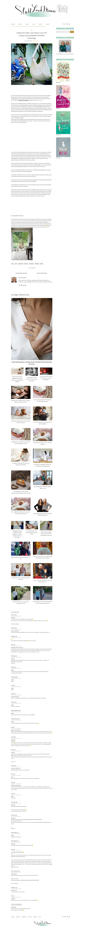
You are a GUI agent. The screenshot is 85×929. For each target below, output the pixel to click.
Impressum (18, 916)
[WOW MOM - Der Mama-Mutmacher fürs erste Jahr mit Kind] (63, 147)
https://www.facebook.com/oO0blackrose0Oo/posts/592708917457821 (25, 880)
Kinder (27, 24)
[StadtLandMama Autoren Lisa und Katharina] (65, 45)
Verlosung (37, 263)
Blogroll (35, 916)
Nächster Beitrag (42, 273)
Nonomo (26, 263)
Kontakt (47, 24)
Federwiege (20, 263)
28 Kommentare (36, 40)
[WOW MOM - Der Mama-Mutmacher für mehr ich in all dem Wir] (63, 122)
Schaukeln (31, 263)
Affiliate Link (58, 82)
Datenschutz (24, 916)
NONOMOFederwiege (23, 100)
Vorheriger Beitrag (21, 273)
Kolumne (13, 24)
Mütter (40, 24)
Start (12, 26)
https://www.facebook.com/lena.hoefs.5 (18, 806)
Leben (33, 24)
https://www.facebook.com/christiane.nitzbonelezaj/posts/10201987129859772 (26, 819)
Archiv (39, 916)
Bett (16, 263)
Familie (20, 24)
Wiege (41, 263)
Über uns (30, 916)
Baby (16, 26)
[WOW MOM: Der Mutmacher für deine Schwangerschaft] (63, 96)
